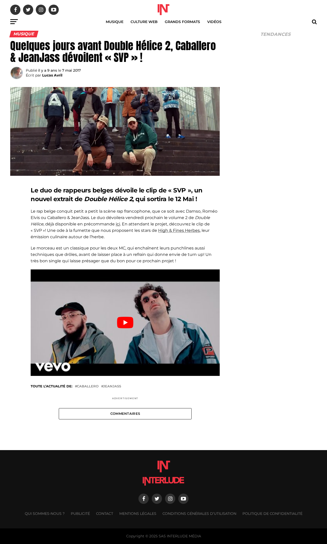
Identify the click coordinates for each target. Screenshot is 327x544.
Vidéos (214, 21)
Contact (104, 513)
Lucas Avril (52, 75)
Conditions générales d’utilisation (199, 513)
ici (118, 224)
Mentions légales (137, 513)
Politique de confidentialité (272, 513)
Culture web (144, 21)
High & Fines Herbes (179, 230)
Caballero (88, 386)
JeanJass (112, 386)
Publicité (80, 513)
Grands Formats (182, 21)
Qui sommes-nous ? (45, 513)
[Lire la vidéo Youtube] (125, 322)
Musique (114, 21)
